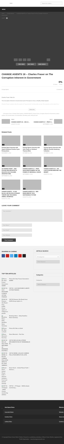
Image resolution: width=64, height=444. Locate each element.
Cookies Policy (8, 416)
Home (3, 13)
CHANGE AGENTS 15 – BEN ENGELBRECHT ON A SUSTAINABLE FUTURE (30, 193)
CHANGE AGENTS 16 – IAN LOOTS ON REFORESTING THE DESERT (52, 170)
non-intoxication (18, 115)
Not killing (25, 115)
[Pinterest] (20, 255)
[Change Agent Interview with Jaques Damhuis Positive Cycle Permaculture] (11, 140)
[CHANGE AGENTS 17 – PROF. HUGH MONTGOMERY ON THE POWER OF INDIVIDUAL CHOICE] (48, 123)
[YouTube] (7, 255)
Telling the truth (34, 115)
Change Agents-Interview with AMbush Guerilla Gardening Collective (52, 149)
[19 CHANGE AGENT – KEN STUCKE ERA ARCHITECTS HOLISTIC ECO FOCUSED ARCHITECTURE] (11, 162)
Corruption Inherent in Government (48, 113)
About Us (61, 416)
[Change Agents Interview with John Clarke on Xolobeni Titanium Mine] (32, 140)
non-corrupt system (10, 115)
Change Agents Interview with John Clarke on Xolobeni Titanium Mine (31, 149)
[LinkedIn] (16, 255)
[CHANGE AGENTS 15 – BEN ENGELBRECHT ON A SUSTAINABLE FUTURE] (32, 185)
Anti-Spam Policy (9, 407)
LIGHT (3, 18)
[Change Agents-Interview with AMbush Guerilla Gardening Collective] (53, 140)
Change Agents (10, 13)
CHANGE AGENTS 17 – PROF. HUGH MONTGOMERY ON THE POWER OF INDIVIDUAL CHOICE (32, 170)
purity (29, 115)
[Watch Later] (29, 59)
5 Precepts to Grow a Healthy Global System (13, 113)
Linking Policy (8, 421)
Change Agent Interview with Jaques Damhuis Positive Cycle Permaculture (11, 149)
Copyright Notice (9, 412)
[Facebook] (3, 255)
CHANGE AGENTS (28, 113)
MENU (3, 9)
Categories (39, 280)
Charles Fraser (36, 113)
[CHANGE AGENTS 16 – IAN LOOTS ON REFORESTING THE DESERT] (16, 123)
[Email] (24, 255)
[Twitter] (11, 255)
